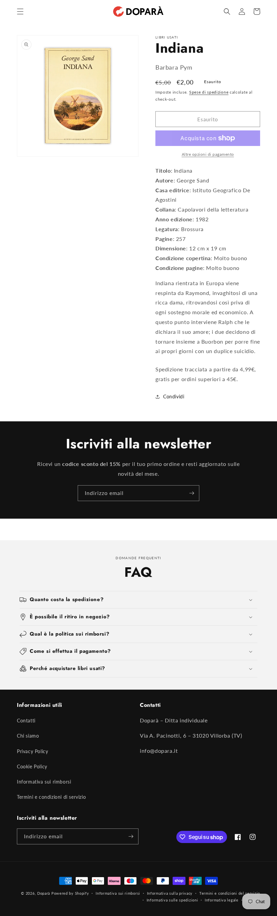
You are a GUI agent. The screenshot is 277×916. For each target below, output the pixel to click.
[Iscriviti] (191, 493)
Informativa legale (221, 900)
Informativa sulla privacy (170, 893)
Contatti (26, 720)
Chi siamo (28, 736)
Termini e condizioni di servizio (51, 797)
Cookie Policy (32, 766)
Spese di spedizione (208, 92)
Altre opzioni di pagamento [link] (208, 154)
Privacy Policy (32, 751)
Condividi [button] (173, 396)
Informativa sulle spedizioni (172, 900)
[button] (20, 11)
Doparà (43, 893)
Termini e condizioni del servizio (229, 893)
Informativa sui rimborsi (44, 782)
